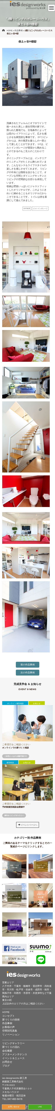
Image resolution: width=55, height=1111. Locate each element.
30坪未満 (26, 208)
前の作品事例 (28, 665)
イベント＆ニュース (13, 1058)
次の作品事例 (28, 672)
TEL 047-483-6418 (12, 1099)
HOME (9, 31)
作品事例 (18, 31)
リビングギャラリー (13, 1043)
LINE (40, 1107)
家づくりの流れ (11, 1047)
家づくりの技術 (11, 1019)
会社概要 (7, 1051)
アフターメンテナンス (14, 1054)
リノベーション (11, 1034)
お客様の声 (8, 1027)
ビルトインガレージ (40, 208)
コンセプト (8, 1016)
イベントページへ (29, 825)
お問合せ (7, 1062)
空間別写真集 (9, 1031)
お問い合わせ (13, 1107)
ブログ (6, 1065)
